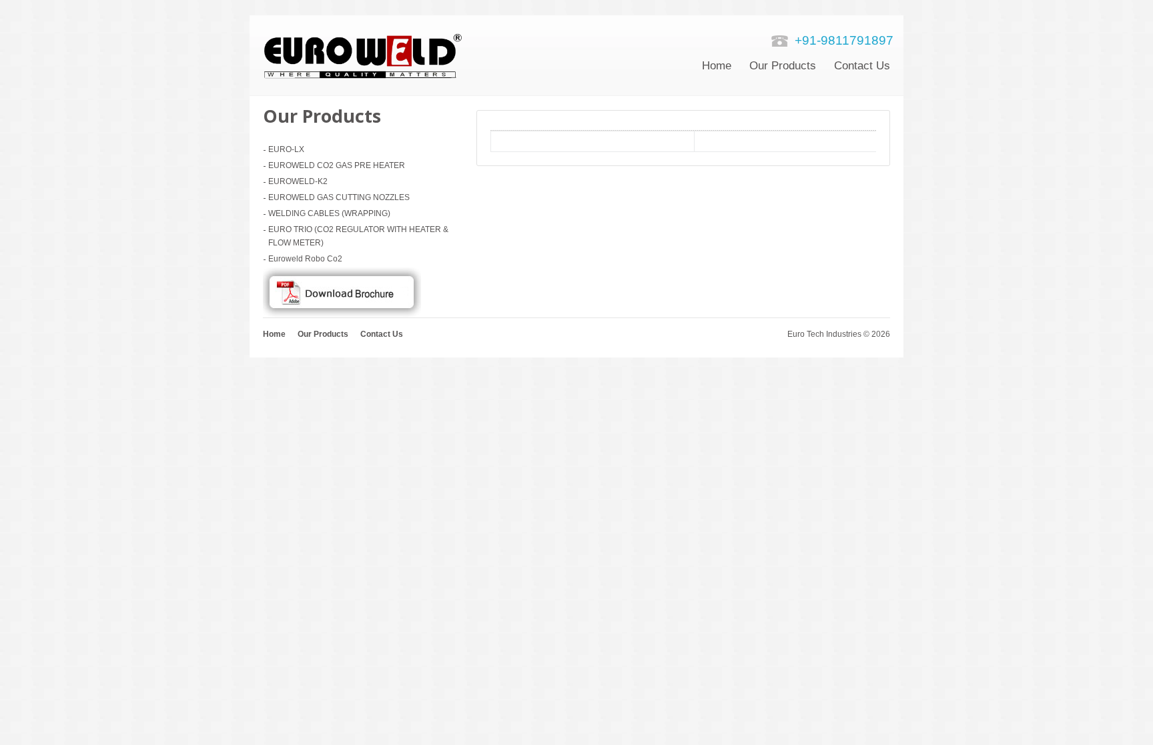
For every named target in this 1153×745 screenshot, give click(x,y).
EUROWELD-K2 (298, 181)
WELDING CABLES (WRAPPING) (329, 213)
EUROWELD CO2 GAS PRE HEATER (336, 165)
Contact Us (381, 334)
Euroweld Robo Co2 (305, 258)
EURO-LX (286, 149)
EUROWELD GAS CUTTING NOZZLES (339, 197)
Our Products (782, 65)
